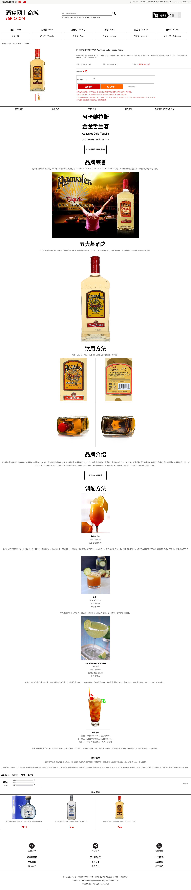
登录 (19, 2)
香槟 (98, 17)
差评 (30, 775)
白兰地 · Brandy (141, 30)
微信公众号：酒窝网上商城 (164, 2)
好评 (15, 775)
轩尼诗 (79, 17)
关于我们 (159, 866)
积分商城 (143, 2)
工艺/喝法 (92, 109)
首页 (14, 43)
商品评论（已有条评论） (165, 109)
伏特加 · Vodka (172, 30)
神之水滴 (73, 17)
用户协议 (32, 866)
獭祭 (94, 17)
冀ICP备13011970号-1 (111, 880)
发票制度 (95, 862)
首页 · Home (15, 30)
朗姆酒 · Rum (78, 36)
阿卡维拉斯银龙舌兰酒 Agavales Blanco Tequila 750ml (71, 821)
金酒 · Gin (15, 36)
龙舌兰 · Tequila (47, 36)
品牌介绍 (55, 109)
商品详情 (19, 109)
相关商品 (129, 109)
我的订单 (135, 2)
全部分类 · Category (172, 36)
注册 (24, 2)
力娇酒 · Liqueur (110, 36)
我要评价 (185, 784)
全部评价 (5, 775)
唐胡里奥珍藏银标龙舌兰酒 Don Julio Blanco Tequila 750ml (24, 821)
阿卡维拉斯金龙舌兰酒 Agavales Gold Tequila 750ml (119, 821)
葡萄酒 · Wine (47, 30)
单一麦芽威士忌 (87, 17)
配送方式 (95, 866)
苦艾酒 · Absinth (141, 36)
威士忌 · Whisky (78, 30)
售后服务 (32, 862)
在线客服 (150, 2)
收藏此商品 (133, 86)
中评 (23, 775)
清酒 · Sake (109, 30)
